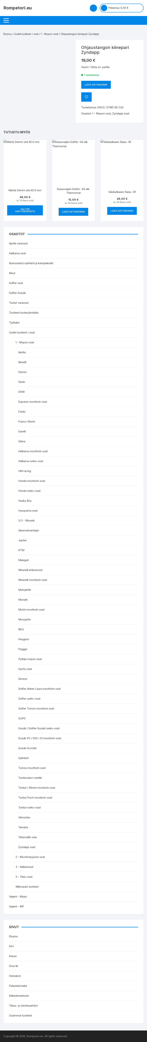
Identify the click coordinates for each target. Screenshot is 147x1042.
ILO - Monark (26, 520)
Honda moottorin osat (31, 481)
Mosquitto (24, 619)
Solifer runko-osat (29, 698)
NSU (21, 629)
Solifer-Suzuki (17, 293)
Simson (22, 679)
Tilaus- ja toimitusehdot (23, 1005)
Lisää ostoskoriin (96, 84)
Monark (23, 599)
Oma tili (13, 966)
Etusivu (7, 33)
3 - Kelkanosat (24, 867)
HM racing (24, 471)
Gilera (21, 441)
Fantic (22, 411)
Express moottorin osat (32, 401)
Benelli (22, 362)
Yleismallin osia (27, 837)
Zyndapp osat (120, 113)
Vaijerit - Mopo (18, 896)
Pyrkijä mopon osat (30, 659)
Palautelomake (18, 985)
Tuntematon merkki (30, 777)
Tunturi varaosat (19, 302)
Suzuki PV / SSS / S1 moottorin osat (39, 738)
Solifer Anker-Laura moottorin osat (39, 688)
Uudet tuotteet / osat (26, 33)
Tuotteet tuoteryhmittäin (24, 312)
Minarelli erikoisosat (30, 570)
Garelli (22, 431)
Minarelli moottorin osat (32, 580)
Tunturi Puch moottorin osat (35, 797)
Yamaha (23, 827)
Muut (12, 273)
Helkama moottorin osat (33, 451)
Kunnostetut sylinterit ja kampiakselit (31, 263)
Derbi (21, 382)
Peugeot (23, 639)
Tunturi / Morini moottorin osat (36, 787)
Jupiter (22, 540)
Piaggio (22, 649)
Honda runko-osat (29, 490)
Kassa (12, 956)
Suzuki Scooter (27, 748)
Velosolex (24, 817)
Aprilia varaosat (18, 243)
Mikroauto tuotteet (27, 886)
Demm (22, 372)
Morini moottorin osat (31, 609)
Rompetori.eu (17, 7)
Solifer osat (16, 283)
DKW (21, 392)
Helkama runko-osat (30, 461)
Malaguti (23, 560)
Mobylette (24, 589)
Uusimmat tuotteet (20, 1015)
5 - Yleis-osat (24, 876)
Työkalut (14, 322)
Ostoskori (15, 976)
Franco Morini (26, 421)
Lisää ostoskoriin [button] (73, 211)
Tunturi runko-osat (29, 807)
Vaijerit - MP (16, 906)
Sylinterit (23, 758)
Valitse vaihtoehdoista (25, 210)
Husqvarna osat (27, 510)
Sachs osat (25, 669)
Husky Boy (25, 500)
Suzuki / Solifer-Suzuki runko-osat (39, 728)
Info (11, 946)
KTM (21, 550)
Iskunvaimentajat (28, 530)
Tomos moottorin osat (32, 768)
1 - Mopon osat (49, 33)
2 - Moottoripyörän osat (30, 857)
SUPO (22, 718)
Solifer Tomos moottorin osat (36, 708)
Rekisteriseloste (19, 995)
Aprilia (22, 352)
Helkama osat (17, 253)
